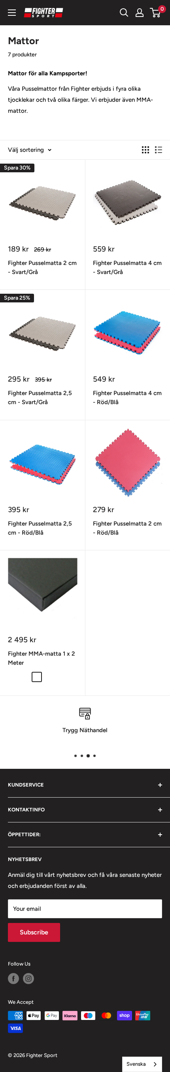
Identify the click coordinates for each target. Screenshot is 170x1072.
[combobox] (142, 1064)
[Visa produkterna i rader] (145, 149)
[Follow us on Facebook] (13, 978)
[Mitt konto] (140, 12)
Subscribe (34, 932)
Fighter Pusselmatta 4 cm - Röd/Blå (127, 398)
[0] (156, 12)
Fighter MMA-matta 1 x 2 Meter (41, 658)
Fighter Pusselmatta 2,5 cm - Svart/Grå (40, 398)
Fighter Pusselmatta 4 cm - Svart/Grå (127, 267)
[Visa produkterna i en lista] (158, 149)
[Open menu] (12, 12)
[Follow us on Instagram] (28, 978)
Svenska (136, 1064)
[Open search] (124, 12)
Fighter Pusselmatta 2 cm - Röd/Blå (127, 528)
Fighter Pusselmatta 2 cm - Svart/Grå (42, 267)
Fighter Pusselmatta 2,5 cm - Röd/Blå (40, 528)
